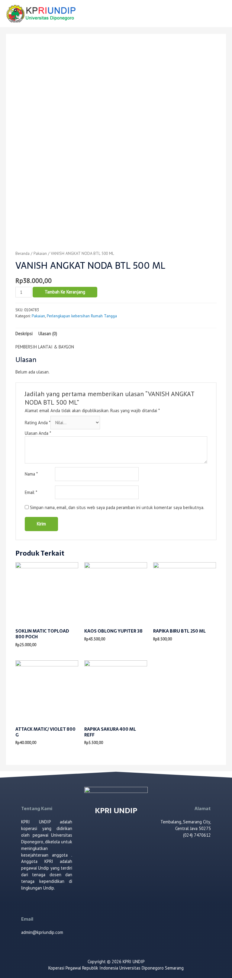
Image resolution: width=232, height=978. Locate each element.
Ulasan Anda (38, 433)
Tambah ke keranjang (65, 292)
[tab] (24, 333)
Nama (31, 474)
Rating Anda (37, 422)
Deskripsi (24, 333)
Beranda (22, 253)
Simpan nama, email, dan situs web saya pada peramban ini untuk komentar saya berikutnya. (117, 507)
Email (31, 492)
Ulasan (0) (47, 333)
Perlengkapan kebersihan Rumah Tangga (82, 316)
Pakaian (40, 253)
